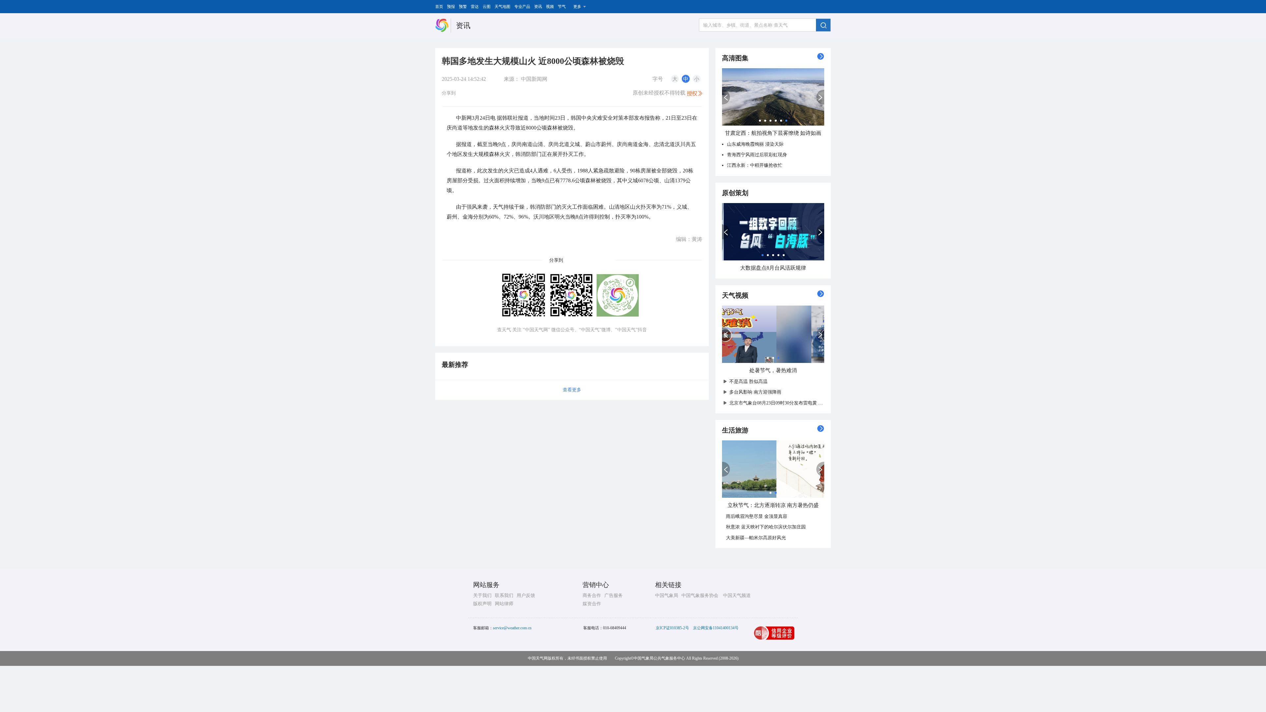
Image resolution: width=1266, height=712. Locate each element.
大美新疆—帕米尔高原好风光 (756, 537)
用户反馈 (526, 595)
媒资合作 (592, 603)
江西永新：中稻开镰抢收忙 (754, 165)
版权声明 (482, 603)
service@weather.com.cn (512, 628)
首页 (439, 6)
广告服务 (613, 595)
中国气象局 (666, 595)
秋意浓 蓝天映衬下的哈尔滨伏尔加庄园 (766, 526)
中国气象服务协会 (699, 595)
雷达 (475, 6)
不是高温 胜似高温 (748, 381)
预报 (451, 6)
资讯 (538, 6)
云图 (487, 6)
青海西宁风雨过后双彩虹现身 (757, 154)
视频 (550, 6)
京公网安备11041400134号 (715, 628)
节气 (562, 6)
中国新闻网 (534, 79)
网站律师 (504, 603)
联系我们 (504, 595)
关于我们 (482, 595)
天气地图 (502, 6)
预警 (463, 6)
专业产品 (522, 6)
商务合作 (592, 595)
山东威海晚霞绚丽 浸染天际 (755, 144)
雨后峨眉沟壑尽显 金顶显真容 (756, 516)
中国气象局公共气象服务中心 (659, 658)
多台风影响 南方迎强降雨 (755, 392)
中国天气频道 (737, 595)
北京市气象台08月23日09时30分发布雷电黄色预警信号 (784, 402)
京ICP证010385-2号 (672, 628)
